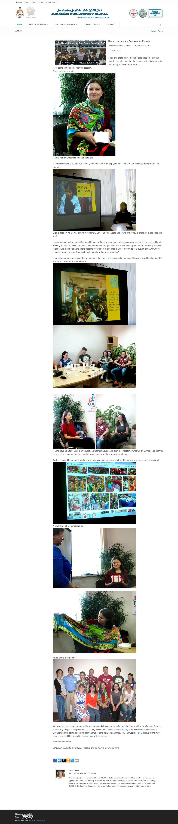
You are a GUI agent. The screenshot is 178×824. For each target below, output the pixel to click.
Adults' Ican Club (37, 24)
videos (144, 732)
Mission (19, 2)
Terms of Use (41, 820)
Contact (40, 2)
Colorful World (92, 24)
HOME (19, 24)
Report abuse (51, 2)
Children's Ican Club (65, 24)
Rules (27, 2)
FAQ (33, 2)
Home (153, 31)
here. (117, 747)
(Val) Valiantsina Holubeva (121, 45)
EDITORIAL (111, 24)
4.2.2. (31, 820)
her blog (124, 729)
